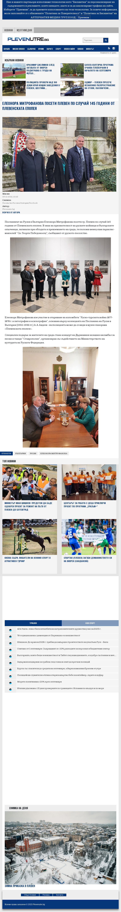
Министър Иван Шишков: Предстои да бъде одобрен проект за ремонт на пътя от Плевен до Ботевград (28, 506)
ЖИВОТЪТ (90, 49)
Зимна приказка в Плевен (20, 886)
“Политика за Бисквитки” (98, 13)
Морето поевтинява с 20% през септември (39, 681)
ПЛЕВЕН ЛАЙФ (69, 49)
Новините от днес (108, 53)
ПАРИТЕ (50, 49)
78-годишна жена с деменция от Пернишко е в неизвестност (48, 635)
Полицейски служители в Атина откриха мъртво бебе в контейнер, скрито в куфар (60, 674)
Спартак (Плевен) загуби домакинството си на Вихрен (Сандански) (88, 559)
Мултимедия (24, 30)
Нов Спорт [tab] (90, 623)
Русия (33, 453)
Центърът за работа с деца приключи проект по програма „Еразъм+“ (85, 504)
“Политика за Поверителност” (62, 13)
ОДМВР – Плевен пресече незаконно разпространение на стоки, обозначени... (100, 85)
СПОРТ (58, 49)
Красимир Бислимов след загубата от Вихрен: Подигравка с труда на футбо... (40, 69)
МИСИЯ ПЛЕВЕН (19, 49)
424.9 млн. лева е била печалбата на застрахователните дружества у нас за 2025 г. (59, 628)
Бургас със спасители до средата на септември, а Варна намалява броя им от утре (59, 668)
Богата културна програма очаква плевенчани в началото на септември (99, 67)
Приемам (83, 17)
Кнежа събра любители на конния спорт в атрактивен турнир (28, 559)
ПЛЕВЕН (80, 49)
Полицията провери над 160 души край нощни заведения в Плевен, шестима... (43, 85)
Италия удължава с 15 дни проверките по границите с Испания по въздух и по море (60, 688)
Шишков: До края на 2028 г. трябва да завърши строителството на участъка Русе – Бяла (62, 641)
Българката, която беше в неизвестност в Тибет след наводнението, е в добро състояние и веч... (66, 655)
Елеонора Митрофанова (53, 453)
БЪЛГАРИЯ (31, 49)
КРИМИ (41, 49)
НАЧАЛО (7, 49)
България (20, 453)
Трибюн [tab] (33, 623)
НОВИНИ (8, 30)
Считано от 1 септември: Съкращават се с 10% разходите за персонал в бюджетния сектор (63, 648)
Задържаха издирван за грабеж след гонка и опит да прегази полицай (53, 661)
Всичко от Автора (11, 212)
